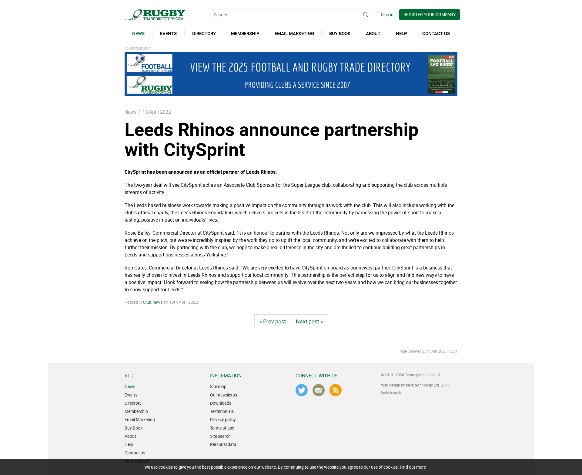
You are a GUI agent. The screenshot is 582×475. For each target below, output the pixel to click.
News (130, 112)
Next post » (309, 321)
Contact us (135, 453)
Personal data (223, 444)
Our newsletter (224, 395)
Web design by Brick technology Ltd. (410, 385)
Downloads (220, 403)
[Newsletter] (318, 390)
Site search (220, 436)
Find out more (413, 467)
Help (129, 444)
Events (131, 395)
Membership (136, 411)
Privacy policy (223, 419)
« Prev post (272, 321)
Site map (218, 386)
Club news (152, 302)
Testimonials (222, 411)
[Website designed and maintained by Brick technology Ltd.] (391, 392)
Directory (133, 403)
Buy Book (133, 428)
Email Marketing (140, 419)
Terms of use (222, 428)
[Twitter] (301, 390)
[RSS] (335, 390)
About (130, 436)
